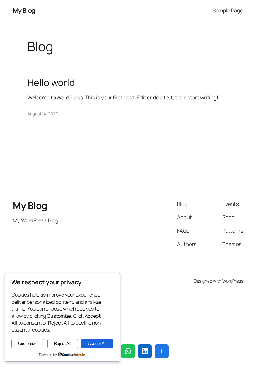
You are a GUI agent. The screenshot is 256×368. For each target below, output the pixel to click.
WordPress (232, 281)
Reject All (62, 343)
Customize (27, 343)
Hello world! (52, 82)
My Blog (24, 10)
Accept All (97, 343)
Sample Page (228, 10)
